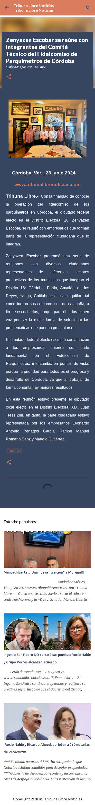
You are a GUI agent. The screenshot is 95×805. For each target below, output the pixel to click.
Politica (14, 451)
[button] (9, 77)
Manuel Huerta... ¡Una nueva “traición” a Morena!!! (44, 572)
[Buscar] (88, 8)
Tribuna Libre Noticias (34, 5)
